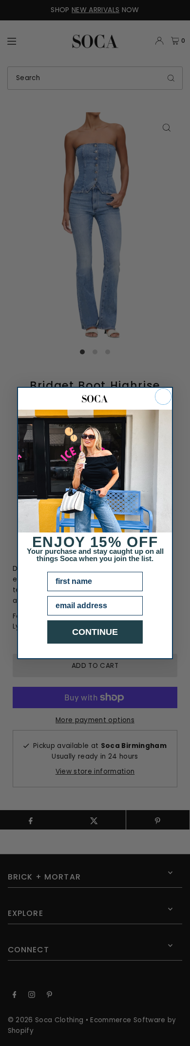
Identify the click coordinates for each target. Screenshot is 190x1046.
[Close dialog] (163, 396)
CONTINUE (95, 632)
